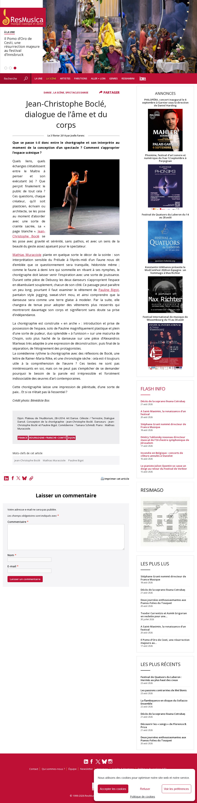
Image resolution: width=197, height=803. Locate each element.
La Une (38, 78)
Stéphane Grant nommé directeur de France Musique (163, 426)
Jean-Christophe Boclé (27, 460)
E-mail (13, 566)
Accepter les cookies (113, 788)
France (22, 437)
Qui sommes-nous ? (53, 769)
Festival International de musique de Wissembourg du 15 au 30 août (165, 318)
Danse (48, 92)
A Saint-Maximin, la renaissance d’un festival (163, 413)
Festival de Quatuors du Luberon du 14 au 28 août (165, 216)
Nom (12, 555)
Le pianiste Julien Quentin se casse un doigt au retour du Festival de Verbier (164, 467)
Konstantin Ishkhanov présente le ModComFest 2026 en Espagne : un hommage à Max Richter (165, 270)
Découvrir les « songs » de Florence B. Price (164, 725)
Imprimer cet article (116, 478)
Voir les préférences (176, 788)
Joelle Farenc (77, 135)
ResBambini (128, 78)
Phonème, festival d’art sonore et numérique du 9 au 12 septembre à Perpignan (165, 158)
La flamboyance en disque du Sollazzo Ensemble (164, 702)
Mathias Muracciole (27, 255)
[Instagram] (110, 761)
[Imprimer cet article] (102, 479)
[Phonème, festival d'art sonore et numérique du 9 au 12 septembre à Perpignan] (165, 187)
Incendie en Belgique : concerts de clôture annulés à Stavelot (162, 454)
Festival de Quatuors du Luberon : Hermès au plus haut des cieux (161, 678)
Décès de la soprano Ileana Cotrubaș (163, 401)
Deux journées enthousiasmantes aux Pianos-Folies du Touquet (163, 739)
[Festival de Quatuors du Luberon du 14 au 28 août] (165, 242)
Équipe (72, 769)
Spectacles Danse (76, 92)
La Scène (51, 78)
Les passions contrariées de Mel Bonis (164, 690)
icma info (142, 78)
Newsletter (86, 769)
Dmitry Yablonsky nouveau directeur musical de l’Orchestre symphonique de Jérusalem (165, 440)
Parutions (80, 78)
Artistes (65, 78)
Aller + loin (98, 78)
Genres (113, 78)
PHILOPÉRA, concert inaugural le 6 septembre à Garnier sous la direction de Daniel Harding (165, 102)
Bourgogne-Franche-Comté (47, 437)
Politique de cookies (142, 796)
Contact (33, 769)
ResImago (152, 490)
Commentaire (18, 521)
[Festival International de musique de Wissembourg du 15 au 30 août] (165, 346)
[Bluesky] (104, 761)
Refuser (145, 788)
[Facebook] (13, 478)
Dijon (71, 437)
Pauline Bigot (108, 290)
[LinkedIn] (86, 763)
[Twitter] (18, 478)
